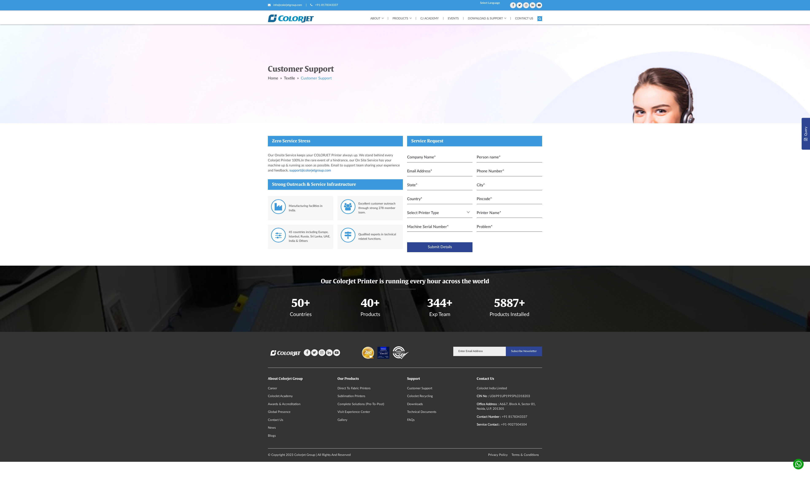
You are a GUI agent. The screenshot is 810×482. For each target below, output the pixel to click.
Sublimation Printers (351, 396)
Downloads (415, 404)
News (272, 427)
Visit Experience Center (354, 412)
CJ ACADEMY (429, 18)
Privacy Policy (498, 455)
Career (272, 388)
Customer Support (316, 78)
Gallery (342, 420)
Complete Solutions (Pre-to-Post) (361, 404)
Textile (289, 78)
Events (453, 18)
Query (805, 132)
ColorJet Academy (280, 396)
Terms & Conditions (525, 455)
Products (400, 18)
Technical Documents (421, 412)
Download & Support (485, 18)
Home (273, 78)
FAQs (411, 420)
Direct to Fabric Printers (354, 388)
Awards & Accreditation (284, 404)
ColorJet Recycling (420, 396)
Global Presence (279, 412)
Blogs (272, 435)
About (375, 18)
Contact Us (524, 18)
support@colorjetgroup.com (310, 170)
